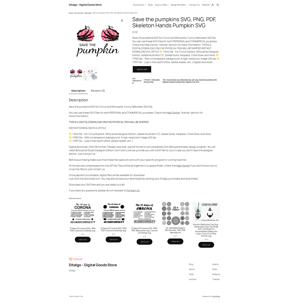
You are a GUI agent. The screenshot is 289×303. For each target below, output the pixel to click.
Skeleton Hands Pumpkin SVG (174, 82)
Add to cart (142, 69)
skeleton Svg (190, 82)
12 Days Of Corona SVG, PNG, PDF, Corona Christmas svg (83, 229)
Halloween (88, 13)
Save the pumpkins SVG (208, 80)
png (196, 80)
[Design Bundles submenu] (186, 4)
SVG (197, 82)
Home (71, 13)
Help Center (173, 112)
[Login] (212, 4)
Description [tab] (78, 90)
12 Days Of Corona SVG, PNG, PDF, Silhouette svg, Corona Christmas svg (144, 230)
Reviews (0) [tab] (98, 90)
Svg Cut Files (78, 13)
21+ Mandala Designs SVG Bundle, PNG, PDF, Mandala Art (175, 230)
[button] (122, 21)
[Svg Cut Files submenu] (168, 4)
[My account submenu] (145, 4)
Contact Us (133, 190)
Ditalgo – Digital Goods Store (85, 4)
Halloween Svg (185, 80)
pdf (193, 80)
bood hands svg (173, 80)
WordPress (216, 296)
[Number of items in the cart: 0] (217, 4)
